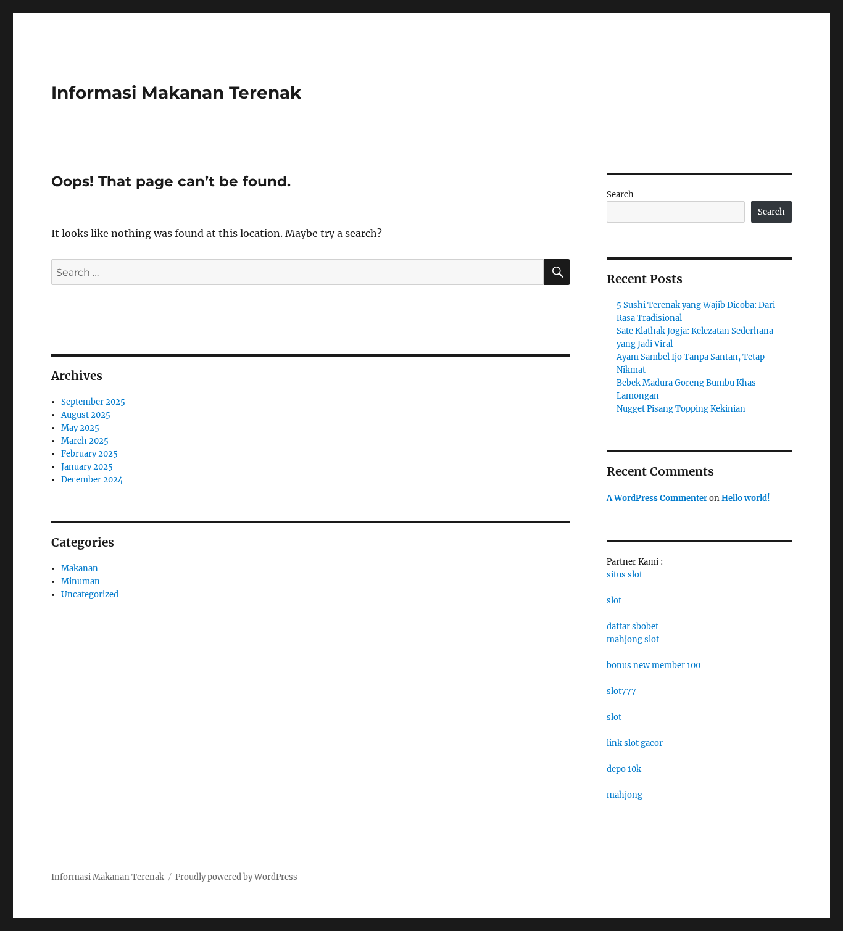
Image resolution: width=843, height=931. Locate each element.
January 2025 (87, 466)
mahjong (624, 795)
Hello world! (745, 498)
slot (614, 600)
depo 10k (624, 769)
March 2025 (85, 441)
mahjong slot (633, 639)
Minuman (80, 581)
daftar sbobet (632, 626)
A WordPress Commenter (657, 498)
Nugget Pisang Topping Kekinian (681, 408)
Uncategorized (89, 594)
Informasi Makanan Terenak (176, 92)
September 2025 (93, 402)
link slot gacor (635, 743)
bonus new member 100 (653, 665)
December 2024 (92, 479)
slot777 (621, 691)
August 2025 (85, 415)
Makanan (79, 568)
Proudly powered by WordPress (236, 877)
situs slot (624, 574)
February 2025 (89, 454)
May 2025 (80, 428)
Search (620, 194)
